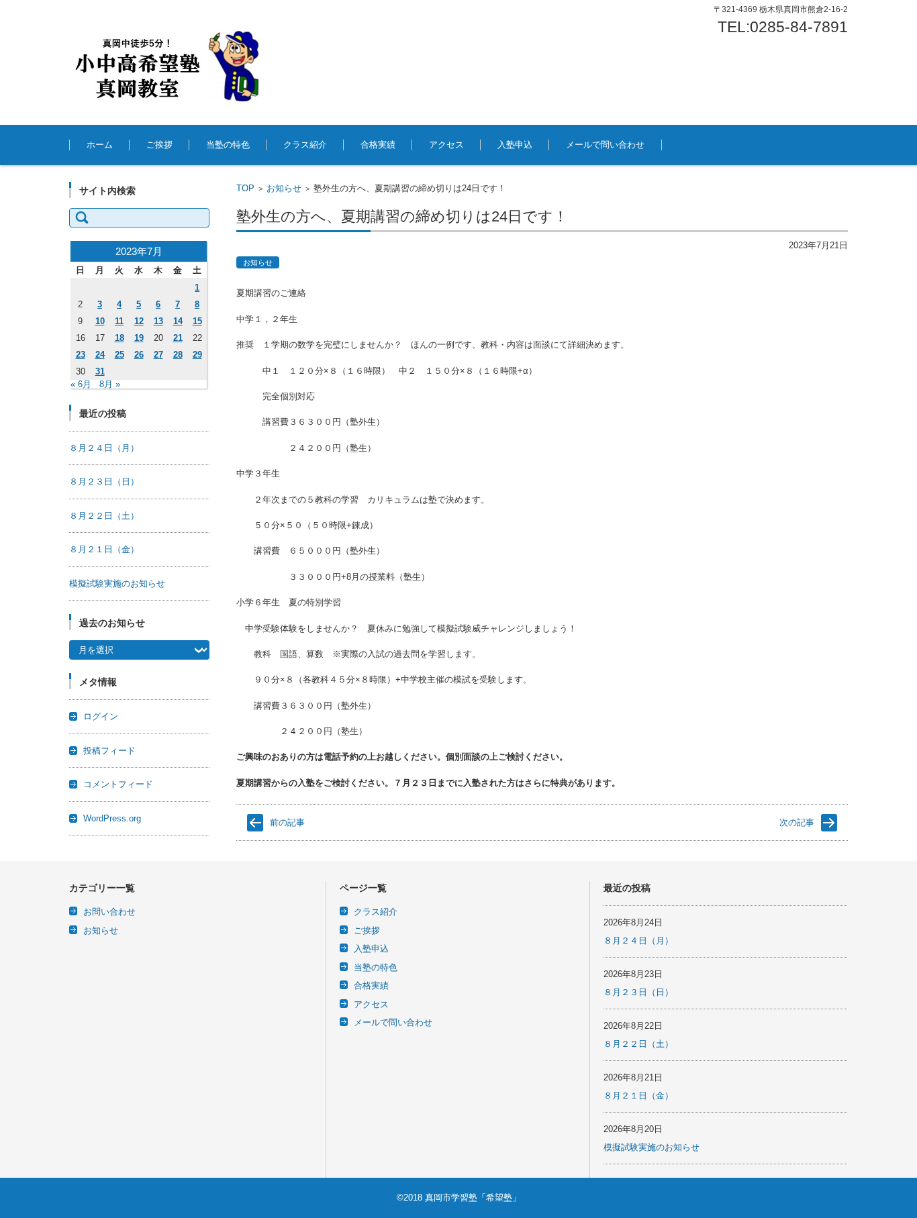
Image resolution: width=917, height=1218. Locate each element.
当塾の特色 (228, 145)
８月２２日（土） (104, 516)
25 (119, 355)
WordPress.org (112, 818)
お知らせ (284, 188)
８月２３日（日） (104, 481)
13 (158, 321)
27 (158, 355)
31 (100, 371)
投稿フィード (109, 751)
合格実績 (377, 145)
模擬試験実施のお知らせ (117, 583)
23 (80, 355)
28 (178, 355)
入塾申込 (514, 145)
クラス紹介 (305, 145)
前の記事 (287, 822)
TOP (245, 188)
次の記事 (796, 822)
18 (119, 338)
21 (178, 338)
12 (139, 321)
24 (100, 355)
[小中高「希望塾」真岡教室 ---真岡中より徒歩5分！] (170, 62)
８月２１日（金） (104, 549)
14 (178, 321)
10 (100, 321)
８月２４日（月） (104, 448)
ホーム (100, 145)
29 (197, 355)
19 (139, 338)
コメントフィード (118, 784)
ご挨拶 (159, 145)
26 (139, 355)
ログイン (100, 716)
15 (197, 321)
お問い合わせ (109, 912)
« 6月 (80, 384)
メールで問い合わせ (605, 145)
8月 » (109, 384)
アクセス (446, 145)
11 (119, 321)
